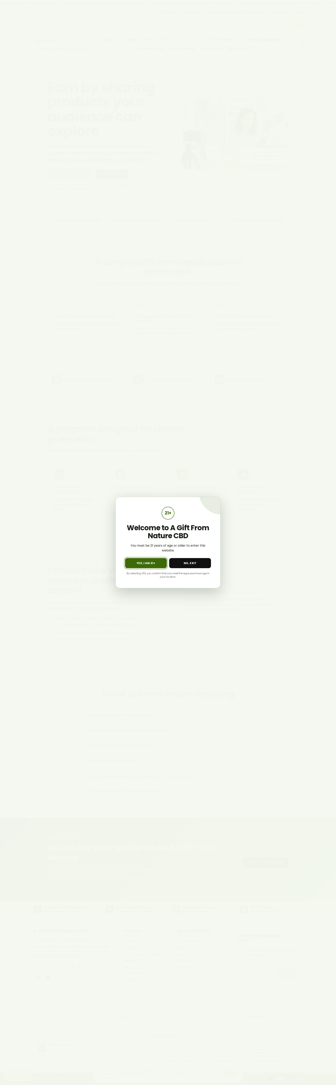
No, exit (190, 563)
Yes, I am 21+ (146, 563)
